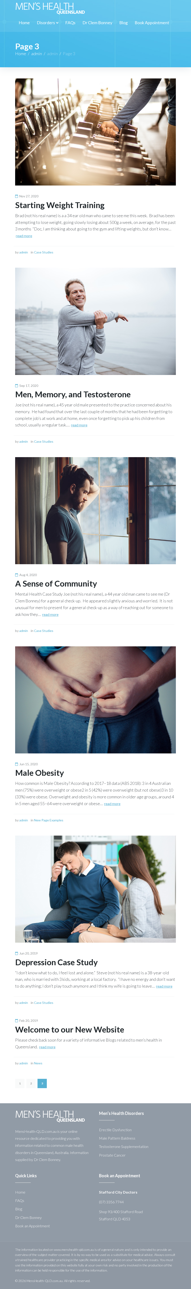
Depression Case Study (56, 962)
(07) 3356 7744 (111, 1202)
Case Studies (43, 252)
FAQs (19, 1200)
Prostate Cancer (112, 1155)
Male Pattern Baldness (117, 1138)
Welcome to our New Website (69, 1029)
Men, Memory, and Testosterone (73, 394)
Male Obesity (39, 772)
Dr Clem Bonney (28, 1217)
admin (36, 53)
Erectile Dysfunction (115, 1129)
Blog (18, 1209)
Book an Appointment (32, 1226)
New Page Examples (48, 820)
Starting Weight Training (60, 205)
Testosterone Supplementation (123, 1146)
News (38, 1063)
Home (20, 53)
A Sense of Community (56, 583)
